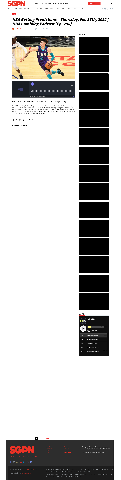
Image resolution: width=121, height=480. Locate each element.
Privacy (48, 452)
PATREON (48, 3)
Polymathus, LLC (26, 473)
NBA (14, 14)
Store (65, 450)
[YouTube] (110, 8)
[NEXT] (51, 438)
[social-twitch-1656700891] (28, 462)
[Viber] (29, 120)
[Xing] (33, 120)
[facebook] (10, 462)
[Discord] (112, 8)
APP (43, 3)
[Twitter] (102, 8)
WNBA (46, 9)
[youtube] (21, 462)
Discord (66, 449)
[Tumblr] (23, 120)
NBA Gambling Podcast (24, 29)
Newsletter (67, 452)
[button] (112, 3)
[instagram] (17, 462)
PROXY (55, 3)
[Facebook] (13, 120)
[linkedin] (24, 462)
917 (47, 439)
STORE (60, 3)
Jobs (47, 450)
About (48, 447)
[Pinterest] (20, 120)
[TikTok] (107, 8)
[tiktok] (35, 462)
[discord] (31, 462)
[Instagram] (105, 8)
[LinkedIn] (26, 120)
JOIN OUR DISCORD (94, 3)
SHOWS (37, 3)
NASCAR (39, 9)
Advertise (49, 449)
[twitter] (14, 462)
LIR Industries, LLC (31, 470)
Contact (66, 447)
